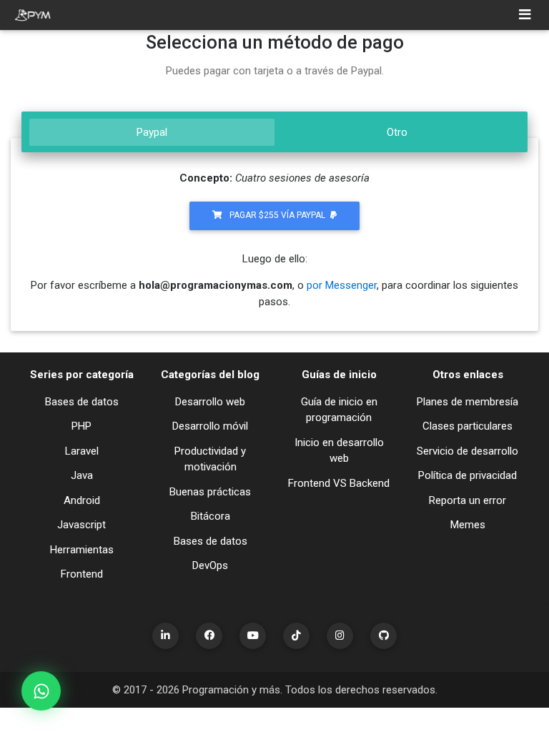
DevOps (210, 565)
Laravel (82, 451)
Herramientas (82, 549)
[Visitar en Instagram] (340, 636)
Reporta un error (467, 500)
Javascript (81, 524)
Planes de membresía (467, 401)
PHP (81, 426)
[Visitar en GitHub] (383, 636)
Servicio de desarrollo (467, 451)
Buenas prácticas (210, 491)
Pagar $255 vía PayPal (277, 215)
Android (82, 500)
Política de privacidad (467, 475)
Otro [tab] (397, 132)
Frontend (82, 574)
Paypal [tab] (152, 132)
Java (82, 475)
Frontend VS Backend (339, 483)
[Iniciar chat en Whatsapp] (41, 691)
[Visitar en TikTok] (296, 636)
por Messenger (342, 285)
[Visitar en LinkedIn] (165, 636)
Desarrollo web (210, 401)
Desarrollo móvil (210, 426)
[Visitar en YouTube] (252, 636)
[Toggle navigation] (525, 15)
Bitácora (210, 516)
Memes (467, 524)
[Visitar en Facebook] (209, 636)
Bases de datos (82, 401)
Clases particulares (467, 426)
